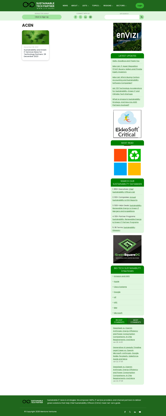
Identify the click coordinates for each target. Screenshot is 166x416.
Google (117, 292)
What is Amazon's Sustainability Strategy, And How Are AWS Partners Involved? (126, 102)
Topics (95, 5)
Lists (84, 5)
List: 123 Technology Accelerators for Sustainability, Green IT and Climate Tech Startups (127, 91)
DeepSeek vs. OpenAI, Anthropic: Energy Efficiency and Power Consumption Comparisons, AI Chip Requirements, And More (125, 334)
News (65, 5)
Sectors (120, 5)
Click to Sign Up (42, 17)
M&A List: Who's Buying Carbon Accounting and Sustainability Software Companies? (125, 80)
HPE (115, 302)
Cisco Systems (120, 287)
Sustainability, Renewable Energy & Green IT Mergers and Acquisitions (127, 208)
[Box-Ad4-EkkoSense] (127, 124)
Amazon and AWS (122, 276)
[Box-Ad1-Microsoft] (127, 162)
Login (140, 5)
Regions (107, 5)
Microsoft (118, 313)
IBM (115, 307)
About (74, 5)
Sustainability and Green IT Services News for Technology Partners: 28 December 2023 (35, 53)
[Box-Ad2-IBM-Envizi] (127, 37)
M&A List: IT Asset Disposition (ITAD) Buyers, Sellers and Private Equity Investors (127, 69)
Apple (116, 281)
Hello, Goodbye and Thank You (125, 61)
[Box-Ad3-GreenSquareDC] (127, 249)
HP (115, 297)
